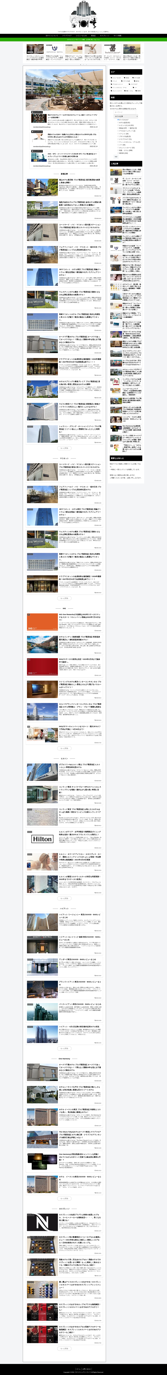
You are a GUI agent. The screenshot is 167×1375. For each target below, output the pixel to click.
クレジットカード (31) (127, 148)
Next (143, 53)
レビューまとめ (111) (126, 125)
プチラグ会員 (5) (125, 136)
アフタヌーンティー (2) (127, 131)
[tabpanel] (35, 52)
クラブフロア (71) (125, 139)
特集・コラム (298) (125, 150)
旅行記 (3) (133, 128)
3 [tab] (86, 65)
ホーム (78, 1369)
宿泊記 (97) (123, 128)
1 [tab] (81, 65)
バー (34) (122, 145)
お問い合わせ (87, 1369)
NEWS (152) (123, 153)
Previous (24, 53)
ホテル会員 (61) (124, 122)
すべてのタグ (123, 120)
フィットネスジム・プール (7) (129, 142)
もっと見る (64, 448)
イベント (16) (123, 134)
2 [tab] (83, 65)
